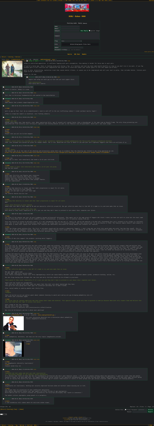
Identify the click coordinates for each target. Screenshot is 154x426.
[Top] (15, 409)
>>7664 (37, 137)
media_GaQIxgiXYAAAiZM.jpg (46, 315)
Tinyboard (71, 417)
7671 (31, 340)
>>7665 (34, 234)
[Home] (21, 409)
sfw (48, 0)
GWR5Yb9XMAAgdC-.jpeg (47, 59)
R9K (103, 0)
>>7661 (37, 155)
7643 (31, 105)
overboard (43, 0)
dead (106, 0)
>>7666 (37, 127)
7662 (31, 197)
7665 (31, 241)
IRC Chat (77, 54)
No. (63, 61)
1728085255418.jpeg (17, 59)
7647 (31, 127)
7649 (31, 145)
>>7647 (34, 117)
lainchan (81, 417)
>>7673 (34, 359)
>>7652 (34, 155)
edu (77, 0)
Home (150, 425)
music (85, 0)
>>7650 (7, 165)
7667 (31, 313)
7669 (31, 333)
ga (79, 0)
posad (92, 0)
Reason (129, 412)
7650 (31, 155)
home (39, 0)
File (128, 410)
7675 (31, 398)
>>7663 (34, 145)
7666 (31, 265)
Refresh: (32, 425)
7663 (31, 213)
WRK (66, 0)
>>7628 (7, 101)
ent (82, 0)
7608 (55, 77)
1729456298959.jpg (16, 315)
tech (74, 0)
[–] (25, 61)
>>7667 (7, 335)
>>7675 (37, 340)
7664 (31, 234)
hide (7, 59)
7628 (31, 92)
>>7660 (7, 187)
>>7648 (34, 127)
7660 (31, 171)
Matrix (70, 54)
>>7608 (7, 108)
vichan (75, 417)
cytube (54, 0)
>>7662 (34, 184)
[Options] (151, 0)
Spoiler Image (95, 31)
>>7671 (37, 313)
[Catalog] (10, 409)
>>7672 (34, 340)
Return (4, 57)
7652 (31, 163)
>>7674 (37, 359)
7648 (31, 137)
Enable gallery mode (149, 51)
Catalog (10, 57)
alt (51, 0)
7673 (31, 369)
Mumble (84, 54)
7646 (31, 117)
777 (89, 0)
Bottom (17, 57)
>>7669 (34, 313)
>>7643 (58, 77)
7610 (31, 87)
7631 (31, 98)
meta (110, 0)
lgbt (99, 0)
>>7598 (7, 158)
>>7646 (7, 132)
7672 (31, 359)
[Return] (85, 23)
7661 (31, 184)
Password (134, 410)
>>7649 (34, 137)
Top (16, 425)
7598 (65, 61)
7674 (31, 382)
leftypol (60, 0)
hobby (69, 0)
